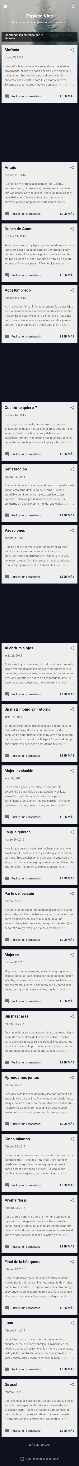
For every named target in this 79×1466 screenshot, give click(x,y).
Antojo (10, 167)
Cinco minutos (17, 1139)
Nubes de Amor (18, 229)
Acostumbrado (18, 290)
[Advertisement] (39, 132)
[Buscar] (73, 7)
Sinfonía (12, 50)
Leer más (67, 96)
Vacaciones (15, 530)
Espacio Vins (39, 16)
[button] (72, 50)
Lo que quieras (18, 832)
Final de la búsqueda (22, 1261)
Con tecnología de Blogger (42, 1458)
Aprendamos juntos (22, 1077)
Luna (9, 1323)
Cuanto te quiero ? (21, 407)
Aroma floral (16, 1200)
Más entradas (39, 1444)
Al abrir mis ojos (19, 648)
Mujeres (12, 954)
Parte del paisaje (19, 893)
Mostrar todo (62, 35)
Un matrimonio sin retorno (28, 709)
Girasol (11, 1384)
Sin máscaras (17, 1016)
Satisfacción (16, 469)
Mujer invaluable (19, 770)
